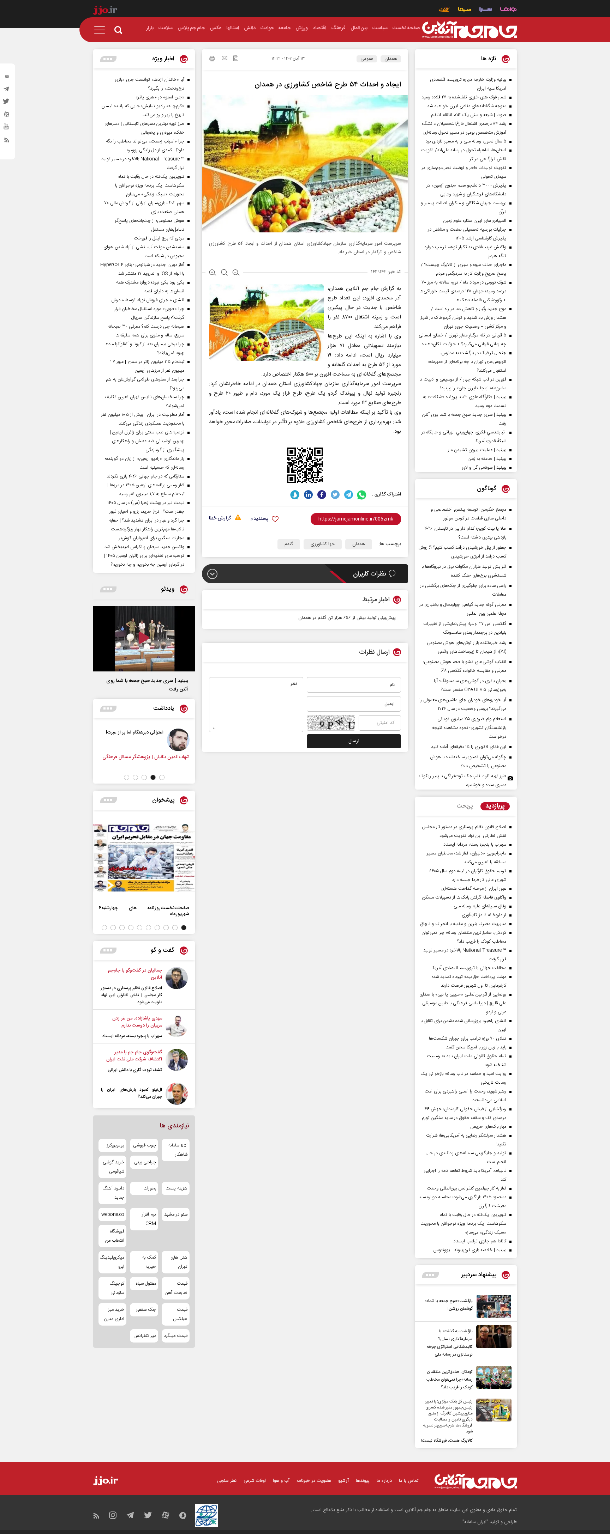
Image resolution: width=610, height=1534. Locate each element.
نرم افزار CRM (149, 1219)
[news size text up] (212, 273)
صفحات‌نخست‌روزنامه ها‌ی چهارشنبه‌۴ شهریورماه (144, 911)
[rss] (6, 141)
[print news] (212, 59)
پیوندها (363, 1481)
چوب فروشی (144, 1145)
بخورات (149, 1188)
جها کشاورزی (323, 544)
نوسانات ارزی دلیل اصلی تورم (106, 732)
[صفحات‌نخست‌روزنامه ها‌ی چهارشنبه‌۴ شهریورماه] (144, 857)
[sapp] (6, 128)
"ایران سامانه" (475, 1522)
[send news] (224, 58)
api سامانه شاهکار (177, 1150)
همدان (390, 58)
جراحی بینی (145, 1162)
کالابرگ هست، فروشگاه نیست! (447, 1440)
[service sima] (464, 10)
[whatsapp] (362, 494)
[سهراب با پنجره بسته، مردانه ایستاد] (177, 1027)
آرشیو (343, 1481)
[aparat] (6, 116)
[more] (430, 1275)
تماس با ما (409, 1481)
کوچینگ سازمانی (116, 1288)
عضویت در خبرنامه (314, 1481)
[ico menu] (101, 30)
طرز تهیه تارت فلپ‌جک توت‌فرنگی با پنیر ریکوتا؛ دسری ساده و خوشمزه (462, 780)
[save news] (236, 59)
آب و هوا (281, 1481)
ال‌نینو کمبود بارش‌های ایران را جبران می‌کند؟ (131, 1093)
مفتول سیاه (146, 1284)
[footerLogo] (476, 1481)
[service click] (444, 10)
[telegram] (6, 90)
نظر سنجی (227, 1481)
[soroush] (295, 494)
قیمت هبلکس (180, 1314)
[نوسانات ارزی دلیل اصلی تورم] (149, 740)
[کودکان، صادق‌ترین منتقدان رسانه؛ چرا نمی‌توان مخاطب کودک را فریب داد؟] (492, 1378)
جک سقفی (146, 1310)
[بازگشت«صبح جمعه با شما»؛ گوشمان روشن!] (492, 1306)
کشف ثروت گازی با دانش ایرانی (135, 1069)
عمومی (366, 58)
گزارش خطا (220, 519)
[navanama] (508, 10)
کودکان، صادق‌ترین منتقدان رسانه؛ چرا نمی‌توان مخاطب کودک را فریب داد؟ (449, 1379)
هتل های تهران (179, 1262)
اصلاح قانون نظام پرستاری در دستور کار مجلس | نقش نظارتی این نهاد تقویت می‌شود (131, 995)
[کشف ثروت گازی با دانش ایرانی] (177, 1061)
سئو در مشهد (175, 1214)
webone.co (112, 1214)
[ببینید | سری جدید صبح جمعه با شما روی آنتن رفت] (144, 638)
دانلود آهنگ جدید (113, 1193)
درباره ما (384, 1481)
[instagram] (6, 78)
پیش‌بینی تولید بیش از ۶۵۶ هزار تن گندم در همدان (347, 618)
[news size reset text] (224, 273)
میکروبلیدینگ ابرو (112, 1262)
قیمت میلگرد (175, 1336)
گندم (289, 544)
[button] (161, 777)
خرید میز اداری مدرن (114, 1314)
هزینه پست (176, 1188)
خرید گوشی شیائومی (113, 1166)
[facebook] (321, 494)
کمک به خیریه (149, 1262)
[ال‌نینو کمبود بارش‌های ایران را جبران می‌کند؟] (177, 1094)
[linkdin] (308, 494)
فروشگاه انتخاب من (114, 1236)
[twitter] (6, 103)
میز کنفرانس (144, 1336)
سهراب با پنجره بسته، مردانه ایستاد (132, 1036)
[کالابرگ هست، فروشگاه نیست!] (492, 1421)
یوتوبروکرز (115, 1145)
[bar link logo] (105, 11)
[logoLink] (469, 30)
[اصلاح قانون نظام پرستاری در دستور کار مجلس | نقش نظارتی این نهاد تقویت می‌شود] (177, 986)
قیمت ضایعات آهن (176, 1288)
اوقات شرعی (255, 1481)
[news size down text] (236, 273)
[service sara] (485, 10)
